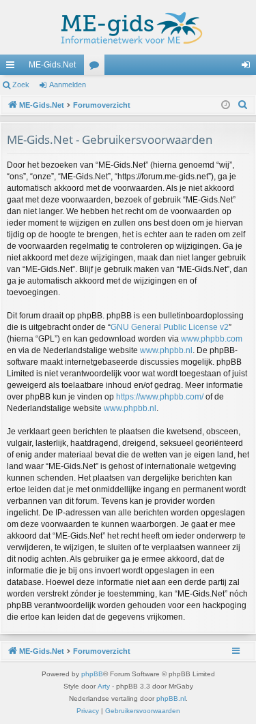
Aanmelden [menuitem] (248, 67)
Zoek (20, 84)
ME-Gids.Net (52, 65)
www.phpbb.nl (166, 350)
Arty (104, 686)
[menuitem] (243, 104)
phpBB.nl (171, 698)
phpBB (92, 674)
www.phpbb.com (211, 339)
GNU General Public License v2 (170, 327)
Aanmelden (67, 84)
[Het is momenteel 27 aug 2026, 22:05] (225, 105)
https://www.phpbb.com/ (159, 397)
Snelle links (12, 67)
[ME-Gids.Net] (128, 27)
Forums (96, 67)
